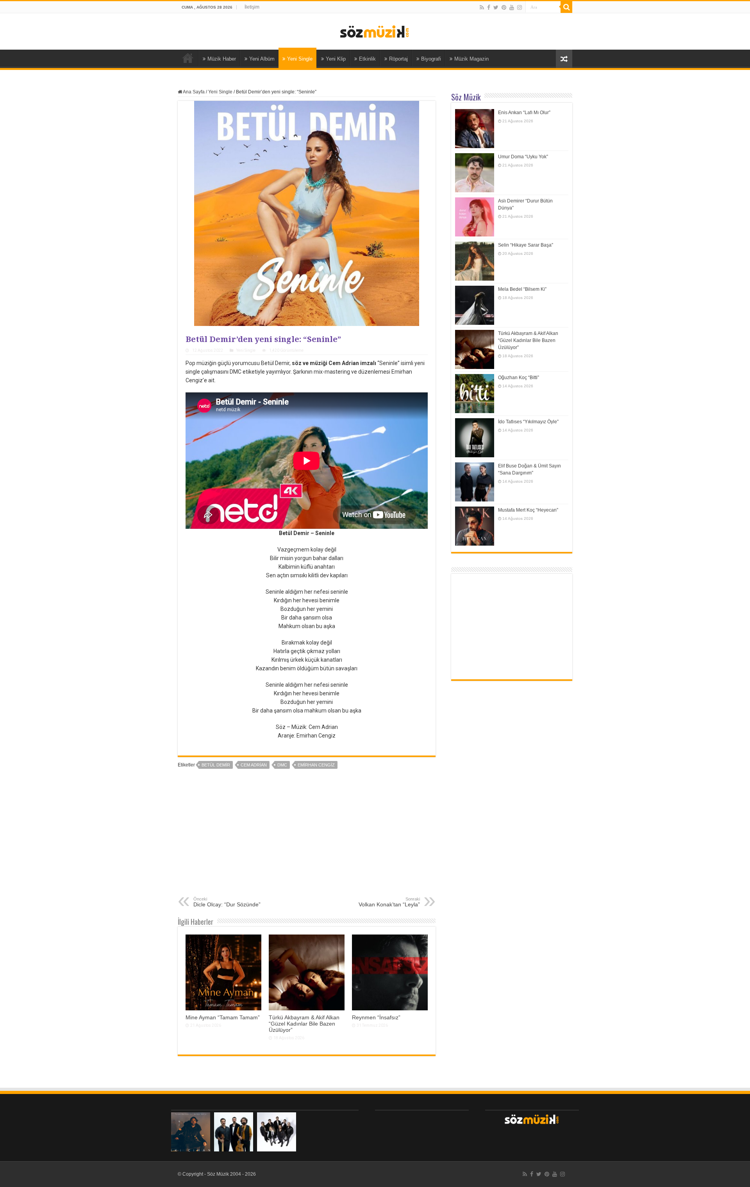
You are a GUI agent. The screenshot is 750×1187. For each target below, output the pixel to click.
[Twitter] (496, 7)
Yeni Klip (336, 59)
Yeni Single (299, 59)
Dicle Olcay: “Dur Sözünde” (227, 902)
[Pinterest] (504, 7)
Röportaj (398, 59)
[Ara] (566, 7)
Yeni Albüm (262, 59)
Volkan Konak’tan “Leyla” (389, 902)
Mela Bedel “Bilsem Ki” (522, 289)
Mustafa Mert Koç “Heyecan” (528, 510)
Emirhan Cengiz (316, 765)
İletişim (252, 7)
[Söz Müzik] (375, 30)
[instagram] (519, 7)
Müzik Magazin (471, 59)
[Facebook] (488, 7)
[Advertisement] (307, 838)
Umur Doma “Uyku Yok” (523, 156)
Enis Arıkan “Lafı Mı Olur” (524, 112)
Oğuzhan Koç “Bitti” (518, 377)
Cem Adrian (254, 765)
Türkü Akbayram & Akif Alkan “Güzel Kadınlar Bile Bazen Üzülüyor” (304, 1023)
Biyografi (431, 59)
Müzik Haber (221, 59)
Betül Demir (216, 765)
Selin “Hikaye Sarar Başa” (525, 245)
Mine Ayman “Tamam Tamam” (223, 1017)
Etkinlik (367, 59)
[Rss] (482, 7)
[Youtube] (512, 7)
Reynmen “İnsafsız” (376, 1017)
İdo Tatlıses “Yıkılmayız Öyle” (528, 421)
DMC (282, 765)
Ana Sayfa (188, 58)
